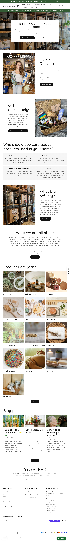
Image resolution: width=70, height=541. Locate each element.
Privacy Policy (7, 501)
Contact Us (6, 494)
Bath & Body (29, 294)
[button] (29, 4)
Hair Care (49, 320)
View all (35, 401)
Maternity (28, 371)
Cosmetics (50, 294)
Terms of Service (7, 506)
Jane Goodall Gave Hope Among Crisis (54, 432)
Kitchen (28, 320)
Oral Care (7, 397)
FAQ (4, 496)
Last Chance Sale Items (34, 345)
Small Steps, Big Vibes (34, 431)
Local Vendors (9, 371)
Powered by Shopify (19, 537)
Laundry (49, 345)
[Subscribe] (45, 479)
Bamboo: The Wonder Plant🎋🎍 (13, 432)
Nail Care (49, 371)
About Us (35, 257)
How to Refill (45, 218)
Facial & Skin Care (10, 320)
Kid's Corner (8, 345)
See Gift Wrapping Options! (18, 131)
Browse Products (27, 37)
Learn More (43, 37)
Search (5, 499)
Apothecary (8, 294)
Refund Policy (7, 503)
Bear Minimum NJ (10, 537)
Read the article (46, 84)
